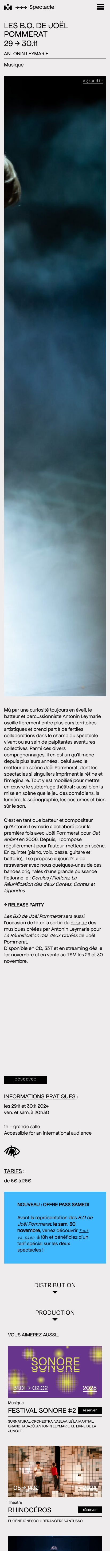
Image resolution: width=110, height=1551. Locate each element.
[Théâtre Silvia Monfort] (8, 7)
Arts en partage (82, 886)
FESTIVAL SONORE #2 (42, 1410)
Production (55, 1312)
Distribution (55, 1285)
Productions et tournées (82, 118)
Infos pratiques (82, 376)
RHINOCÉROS (29, 1510)
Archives (82, 1141)
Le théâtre (82, 631)
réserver (90, 1509)
